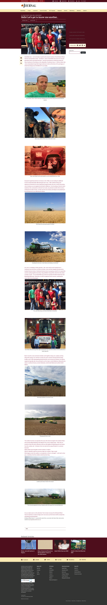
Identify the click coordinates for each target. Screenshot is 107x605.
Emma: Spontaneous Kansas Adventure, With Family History (77, 42)
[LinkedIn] (21, 63)
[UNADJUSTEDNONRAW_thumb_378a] (45, 107)
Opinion (85, 10)
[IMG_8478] (45, 489)
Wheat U (50, 577)
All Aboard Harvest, (25, 15)
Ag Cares (38, 568)
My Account (64, 572)
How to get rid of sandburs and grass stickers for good (77, 38)
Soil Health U (51, 570)
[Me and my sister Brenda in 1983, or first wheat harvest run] (45, 146)
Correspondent (38, 15)
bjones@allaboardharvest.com (35, 519)
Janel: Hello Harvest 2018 (61, 551)
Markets (79, 10)
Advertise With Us (77, 572)
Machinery (72, 10)
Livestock (35, 10)
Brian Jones (25, 20)
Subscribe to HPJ (65, 570)
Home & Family (43, 10)
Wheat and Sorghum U (53, 579)
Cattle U (50, 568)
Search (83, 52)
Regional (60, 10)
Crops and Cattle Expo (34, 1)
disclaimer (24, 592)
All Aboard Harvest (24, 1)
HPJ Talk (41, 1)
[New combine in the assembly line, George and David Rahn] (45, 318)
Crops (29, 10)
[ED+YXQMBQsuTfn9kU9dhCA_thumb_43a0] (45, 280)
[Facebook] (21, 58)
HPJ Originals (52, 10)
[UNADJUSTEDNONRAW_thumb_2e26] (45, 193)
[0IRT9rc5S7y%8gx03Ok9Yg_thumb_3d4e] (45, 67)
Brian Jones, (32, 15)
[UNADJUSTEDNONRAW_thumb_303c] (45, 456)
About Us (76, 568)
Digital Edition (64, 568)
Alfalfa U (50, 572)
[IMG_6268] (45, 366)
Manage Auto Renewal (66, 577)
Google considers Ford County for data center (77, 32)
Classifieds (22, 10)
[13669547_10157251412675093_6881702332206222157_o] (45, 232)
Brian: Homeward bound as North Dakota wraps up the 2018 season (45, 552)
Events (65, 10)
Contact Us (76, 570)
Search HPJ (71, 50)
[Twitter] (21, 61)
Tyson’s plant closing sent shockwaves (77, 35)
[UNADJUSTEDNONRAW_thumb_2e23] (45, 405)
